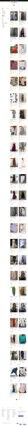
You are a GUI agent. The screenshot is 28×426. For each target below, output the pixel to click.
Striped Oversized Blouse (13, 233)
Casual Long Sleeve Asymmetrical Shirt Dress (22, 21)
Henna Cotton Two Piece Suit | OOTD (13, 328)
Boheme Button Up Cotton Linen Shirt (14, 136)
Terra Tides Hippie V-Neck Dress (13, 361)
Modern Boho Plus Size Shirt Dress (14, 103)
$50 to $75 (4, 13)
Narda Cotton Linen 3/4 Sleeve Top (22, 394)
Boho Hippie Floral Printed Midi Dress (22, 152)
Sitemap (8, 419)
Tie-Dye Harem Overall (22, 37)
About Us (13, 410)
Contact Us (14, 409)
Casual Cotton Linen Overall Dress (21, 201)
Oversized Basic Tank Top (22, 119)
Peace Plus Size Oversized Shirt (13, 87)
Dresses (3, 411)
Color (3, 20)
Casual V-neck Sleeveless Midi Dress (13, 184)
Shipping (13, 411)
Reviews (8, 417)
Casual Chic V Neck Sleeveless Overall (12, 344)
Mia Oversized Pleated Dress (13, 249)
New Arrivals (3, 409)
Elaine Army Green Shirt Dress (13, 313)
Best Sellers (3, 410)
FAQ (13, 417)
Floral (3, 26)
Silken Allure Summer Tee (22, 344)
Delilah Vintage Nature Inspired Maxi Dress (13, 217)
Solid (3, 24)
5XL (3, 19)
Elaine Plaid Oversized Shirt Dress (22, 281)
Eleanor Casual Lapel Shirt (22, 248)
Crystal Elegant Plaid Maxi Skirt (22, 136)
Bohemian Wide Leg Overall (14, 152)
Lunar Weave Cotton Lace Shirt (22, 377)
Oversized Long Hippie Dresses (13, 54)
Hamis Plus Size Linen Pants (14, 265)
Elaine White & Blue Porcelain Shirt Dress (21, 313)
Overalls (3, 415)
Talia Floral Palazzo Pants (13, 280)
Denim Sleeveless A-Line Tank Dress (13, 394)
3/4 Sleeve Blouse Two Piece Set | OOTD (22, 361)
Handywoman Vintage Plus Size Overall (22, 103)
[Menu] (2, 2)
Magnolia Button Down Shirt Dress (14, 201)
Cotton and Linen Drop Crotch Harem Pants (13, 377)
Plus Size (3, 416)
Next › (20, 399)
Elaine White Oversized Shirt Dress (22, 328)
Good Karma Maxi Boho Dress (22, 87)
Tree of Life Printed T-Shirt (22, 233)
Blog (7, 418)
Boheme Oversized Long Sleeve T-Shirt (22, 70)
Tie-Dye (4, 27)
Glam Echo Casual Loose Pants (22, 297)
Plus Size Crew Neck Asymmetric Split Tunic (13, 38)
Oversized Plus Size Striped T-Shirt (22, 217)
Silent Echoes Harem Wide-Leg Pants (14, 297)
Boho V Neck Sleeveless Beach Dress (22, 168)
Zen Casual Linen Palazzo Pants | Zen (22, 184)
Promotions (8, 416)
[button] (22, 2)
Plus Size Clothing (3, 15)
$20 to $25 (4, 11)
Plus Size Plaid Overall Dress (22, 265)
